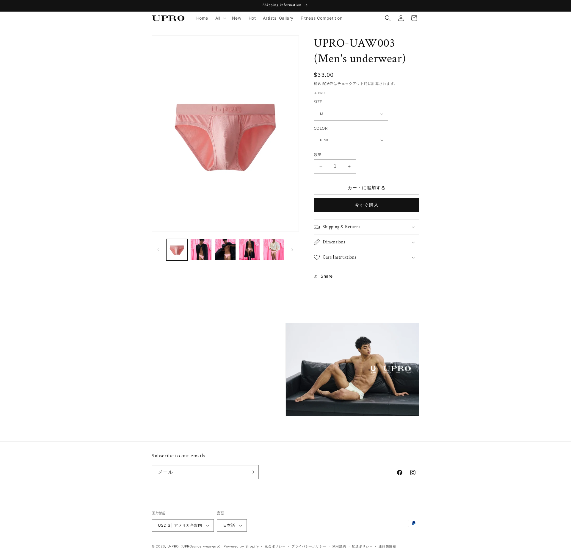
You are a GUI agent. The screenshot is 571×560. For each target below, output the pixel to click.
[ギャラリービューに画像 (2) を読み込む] (200, 249)
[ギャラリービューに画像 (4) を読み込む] (249, 249)
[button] (220, 18)
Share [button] (327, 276)
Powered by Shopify (241, 546)
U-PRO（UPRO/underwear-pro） (195, 546)
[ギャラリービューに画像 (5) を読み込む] (273, 249)
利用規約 (339, 546)
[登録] (251, 472)
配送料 (328, 83)
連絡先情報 (387, 546)
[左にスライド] (158, 249)
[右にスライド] (292, 249)
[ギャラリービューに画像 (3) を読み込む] (225, 249)
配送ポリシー (362, 546)
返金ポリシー (275, 546)
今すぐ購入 (367, 205)
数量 (318, 154)
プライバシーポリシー (308, 546)
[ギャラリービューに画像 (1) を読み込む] (176, 249)
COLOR (320, 128)
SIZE (318, 101)
